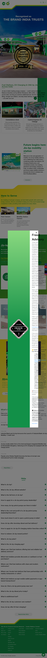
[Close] (36, 232)
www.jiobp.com (35, 327)
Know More (34, 423)
